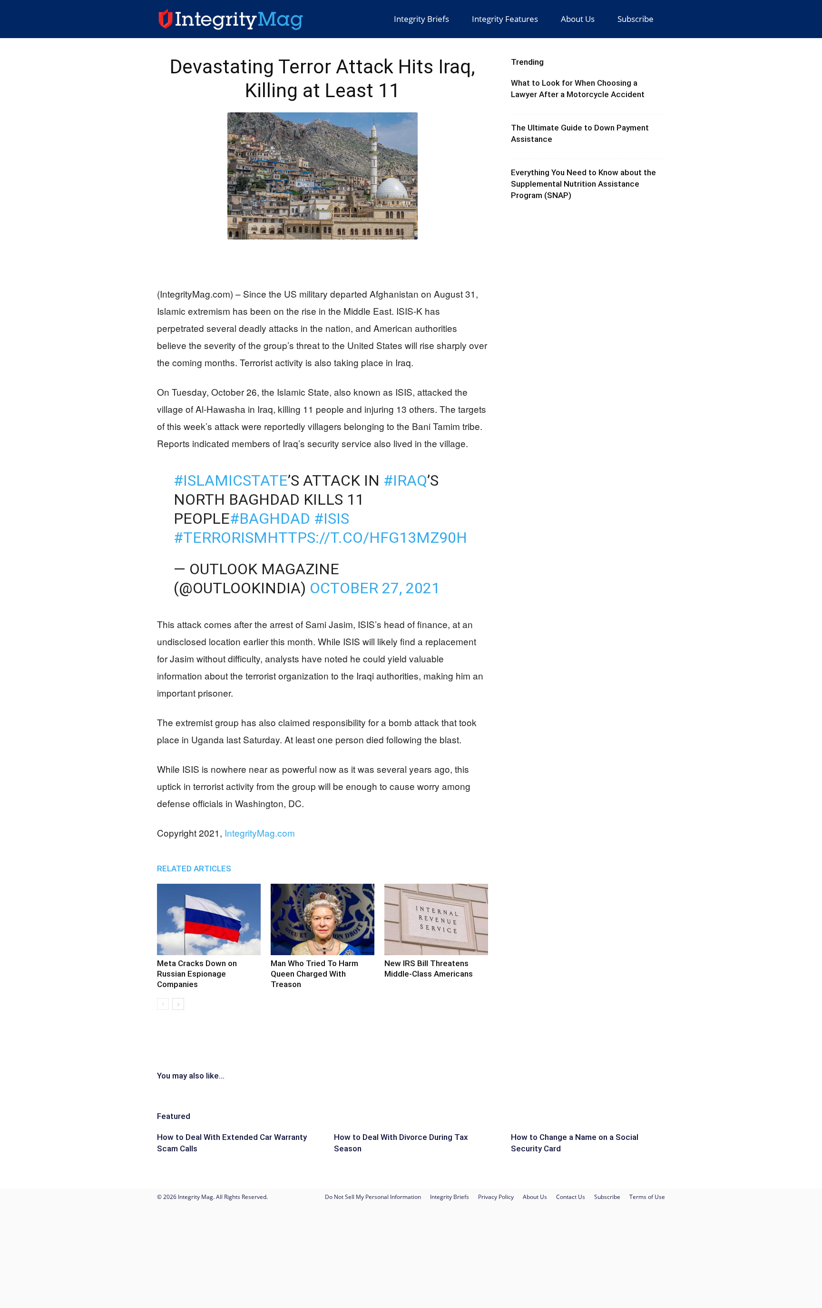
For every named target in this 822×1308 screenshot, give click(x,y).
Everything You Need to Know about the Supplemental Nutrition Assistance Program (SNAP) (583, 184)
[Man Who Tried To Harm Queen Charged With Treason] (322, 919)
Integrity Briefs (421, 18)
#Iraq (405, 480)
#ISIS (331, 518)
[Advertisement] (322, 261)
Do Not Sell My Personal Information (373, 1197)
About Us (578, 18)
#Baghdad (270, 518)
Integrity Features (505, 18)
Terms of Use (647, 1197)
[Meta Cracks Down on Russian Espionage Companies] (209, 919)
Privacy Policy (496, 1197)
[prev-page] (163, 1004)
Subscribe (635, 18)
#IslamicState (231, 480)
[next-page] (178, 1004)
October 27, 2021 (375, 588)
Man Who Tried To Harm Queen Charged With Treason (314, 974)
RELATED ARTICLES (194, 868)
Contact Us (570, 1197)
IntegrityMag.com (260, 832)
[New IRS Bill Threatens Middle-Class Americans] (436, 919)
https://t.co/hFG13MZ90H (367, 538)
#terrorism (220, 538)
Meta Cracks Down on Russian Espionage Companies (197, 974)
